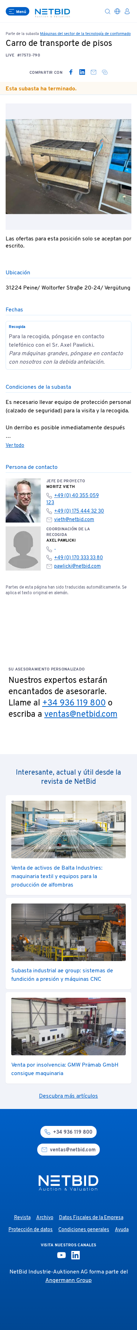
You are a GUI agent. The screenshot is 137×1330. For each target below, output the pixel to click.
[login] (127, 11)
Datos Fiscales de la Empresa (91, 1218)
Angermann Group (68, 1280)
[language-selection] (117, 11)
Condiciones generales (83, 1230)
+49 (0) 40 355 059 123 (72, 499)
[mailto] (93, 72)
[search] (107, 11)
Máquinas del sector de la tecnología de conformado (85, 33)
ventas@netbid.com (80, 714)
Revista (22, 1218)
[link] (71, 72)
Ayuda (122, 1230)
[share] (104, 72)
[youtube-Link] (61, 1255)
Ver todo (15, 446)
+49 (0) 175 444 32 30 (79, 511)
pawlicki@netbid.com (77, 566)
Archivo (44, 1218)
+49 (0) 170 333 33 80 (78, 558)
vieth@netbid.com (74, 520)
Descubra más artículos (68, 1096)
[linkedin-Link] (75, 1255)
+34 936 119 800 (74, 703)
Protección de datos (30, 1230)
